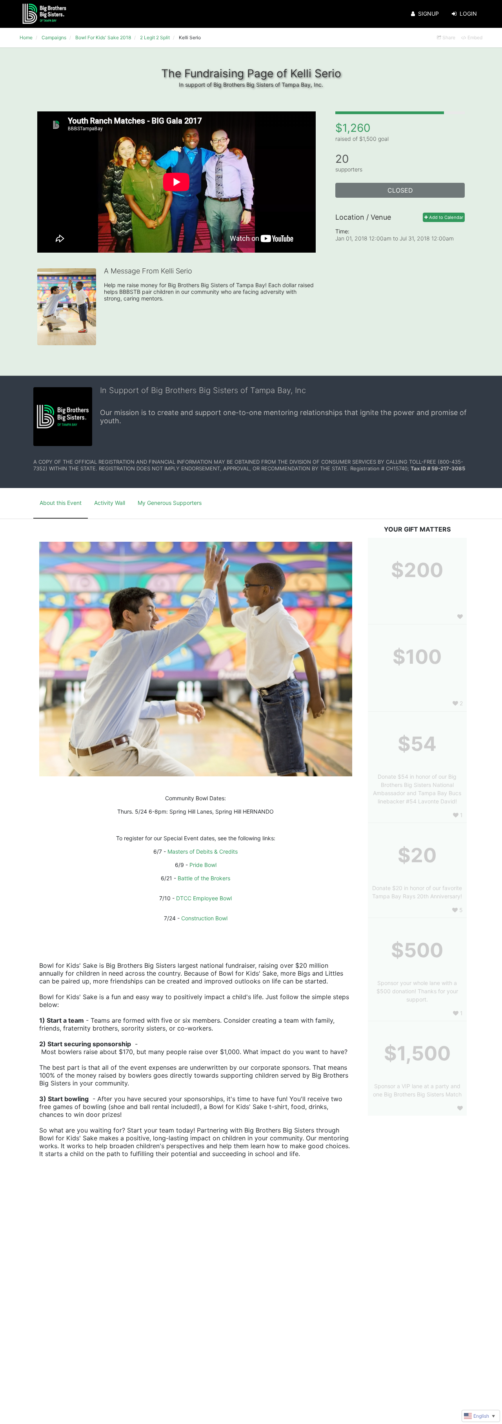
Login (468, 13)
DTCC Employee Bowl (204, 898)
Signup (428, 13)
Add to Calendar (445, 217)
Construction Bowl (204, 918)
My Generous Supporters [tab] (170, 502)
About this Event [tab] (61, 502)
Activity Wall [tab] (109, 502)
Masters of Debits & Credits (202, 851)
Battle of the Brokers (204, 878)
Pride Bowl (202, 864)
